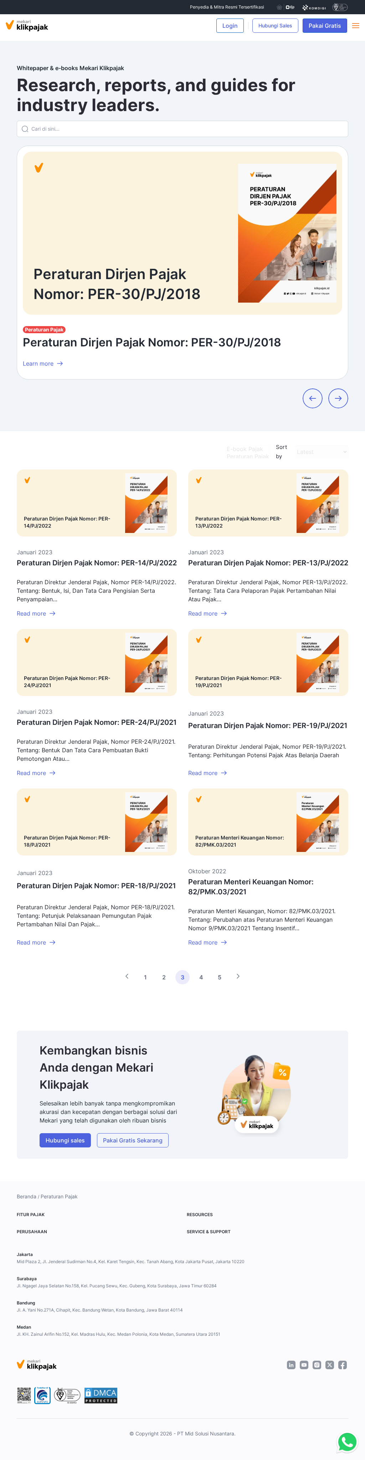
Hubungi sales (65, 1140)
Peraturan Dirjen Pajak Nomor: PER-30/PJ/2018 (152, 342)
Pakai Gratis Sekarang (133, 1140)
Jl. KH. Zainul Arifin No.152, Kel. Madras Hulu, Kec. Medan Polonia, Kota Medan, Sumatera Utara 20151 (118, 1334)
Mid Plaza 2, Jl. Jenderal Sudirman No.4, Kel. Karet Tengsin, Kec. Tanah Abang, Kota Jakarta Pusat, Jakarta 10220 (131, 1261)
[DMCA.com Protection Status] (101, 1395)
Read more (31, 613)
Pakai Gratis (328, 25)
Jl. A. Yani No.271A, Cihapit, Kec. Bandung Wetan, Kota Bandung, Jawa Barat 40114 (100, 1310)
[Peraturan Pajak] (248, 456)
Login (230, 25)
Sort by (281, 452)
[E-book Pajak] (248, 449)
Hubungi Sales (275, 25)
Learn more (38, 363)
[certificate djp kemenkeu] (285, 7)
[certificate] (314, 7)
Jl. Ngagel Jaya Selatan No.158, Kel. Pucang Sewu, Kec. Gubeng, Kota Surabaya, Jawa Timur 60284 (117, 1285)
